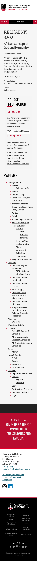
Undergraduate (10, 90)
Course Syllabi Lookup (17, 152)
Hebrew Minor (22, 241)
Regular (19, 379)
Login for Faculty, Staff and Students (16, 469)
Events (15, 361)
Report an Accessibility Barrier (26, 529)
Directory (12, 370)
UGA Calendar (18, 367)
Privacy (26, 524)
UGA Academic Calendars (18, 164)
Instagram (4, 486)
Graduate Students (20, 392)
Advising (16, 213)
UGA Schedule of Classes (18, 131)
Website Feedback (11, 529)
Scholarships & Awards (22, 219)
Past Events (17, 364)
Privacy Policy (7, 466)
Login (14, 395)
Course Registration (16, 155)
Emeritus (24, 238)
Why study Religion (16, 325)
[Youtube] (23, 546)
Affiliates (24, 234)
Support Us (21, 256)
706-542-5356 (15, 477)
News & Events (14, 355)
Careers (11, 349)
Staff (14, 386)
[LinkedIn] (26, 546)
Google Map (7, 480)
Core (22, 231)
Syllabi (15, 216)
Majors (15, 185)
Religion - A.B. (22, 188)
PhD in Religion (23, 274)
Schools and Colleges (11, 515)
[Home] (18, 9)
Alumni (15, 352)
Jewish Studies (18, 226)
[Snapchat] (20, 546)
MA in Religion (22, 271)
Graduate (12, 262)
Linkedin (10, 486)
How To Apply (18, 289)
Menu (5, 21)
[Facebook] (11, 546)
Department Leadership (22, 373)
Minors (15, 191)
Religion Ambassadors (22, 259)
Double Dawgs (18, 194)
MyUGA (11, 519)
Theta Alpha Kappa (20, 222)
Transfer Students (20, 204)
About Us (12, 319)
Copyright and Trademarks (11, 524)
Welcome (16, 322)
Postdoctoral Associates (22, 389)
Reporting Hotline (25, 534)
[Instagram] (17, 546)
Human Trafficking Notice (11, 534)
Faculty (19, 228)
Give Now (20, 21)
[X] (14, 546)
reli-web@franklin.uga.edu (13, 475)
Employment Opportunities (26, 519)
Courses (11, 328)
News (14, 358)
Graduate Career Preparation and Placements (19, 295)
